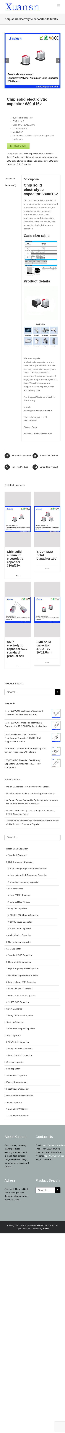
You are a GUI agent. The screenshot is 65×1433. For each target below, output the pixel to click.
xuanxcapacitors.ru (43, 433)
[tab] (12, 178)
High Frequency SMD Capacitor (23, 968)
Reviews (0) (10, 185)
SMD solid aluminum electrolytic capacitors (27, 161)
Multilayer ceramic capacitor (19, 1095)
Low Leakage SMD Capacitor (22, 982)
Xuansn (50, 1225)
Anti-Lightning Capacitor (19, 935)
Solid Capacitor (46, 153)
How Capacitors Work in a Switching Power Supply (30, 793)
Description (10, 178)
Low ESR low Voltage (20, 902)
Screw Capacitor (14, 1009)
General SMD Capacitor (19, 962)
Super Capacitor (14, 1102)
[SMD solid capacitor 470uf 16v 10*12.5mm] (47, 609)
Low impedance (15, 888)
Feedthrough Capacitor (17, 1089)
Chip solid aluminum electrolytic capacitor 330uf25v (15, 558)
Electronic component (16, 1082)
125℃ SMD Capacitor (18, 1002)
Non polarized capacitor (19, 942)
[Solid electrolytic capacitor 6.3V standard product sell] (18, 609)
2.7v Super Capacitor (18, 1115)
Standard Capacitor (17, 855)
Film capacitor (13, 1069)
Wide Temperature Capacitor (22, 995)
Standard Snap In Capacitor (21, 1028)
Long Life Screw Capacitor (20, 1015)
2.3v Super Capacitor (18, 1109)
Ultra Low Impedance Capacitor (23, 975)
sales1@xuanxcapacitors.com (38, 410)
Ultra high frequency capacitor (24, 882)
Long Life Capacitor (17, 908)
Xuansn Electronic (36, 1225)
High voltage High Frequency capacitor (28, 868)
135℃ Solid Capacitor (18, 1042)
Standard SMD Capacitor (20, 955)
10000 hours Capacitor (21, 922)
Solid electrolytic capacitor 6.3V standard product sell (17, 649)
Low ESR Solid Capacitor (20, 1055)
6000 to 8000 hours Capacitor (24, 915)
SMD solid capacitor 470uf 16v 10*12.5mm (44, 647)
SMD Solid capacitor (28, 153)
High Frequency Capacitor (20, 862)
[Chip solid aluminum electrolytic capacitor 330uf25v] (18, 519)
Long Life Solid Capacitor (20, 1048)
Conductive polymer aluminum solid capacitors (35, 157)
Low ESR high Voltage (20, 895)
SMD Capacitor (13, 949)
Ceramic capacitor (15, 1062)
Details (18, 575)
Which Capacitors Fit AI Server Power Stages (27, 786)
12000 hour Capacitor (20, 928)
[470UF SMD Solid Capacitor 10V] (47, 519)
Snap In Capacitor (15, 1022)
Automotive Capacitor (16, 1075)
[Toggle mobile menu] (58, 5)
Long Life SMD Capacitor (20, 988)
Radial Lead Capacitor (17, 849)
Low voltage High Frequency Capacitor (28, 875)
